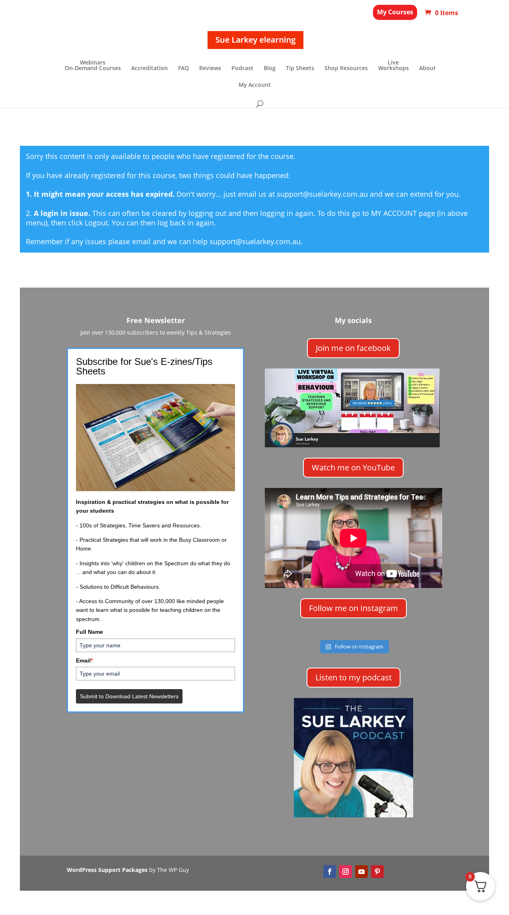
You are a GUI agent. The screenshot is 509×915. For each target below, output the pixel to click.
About (427, 68)
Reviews (210, 68)
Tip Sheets (300, 68)
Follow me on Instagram (353, 608)
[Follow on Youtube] (361, 871)
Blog (270, 68)
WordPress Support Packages (107, 870)
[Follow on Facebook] (329, 871)
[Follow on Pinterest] (377, 871)
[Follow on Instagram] (345, 871)
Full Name (89, 632)
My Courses (395, 12)
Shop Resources (346, 68)
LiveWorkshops (393, 66)
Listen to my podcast (353, 677)
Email (84, 660)
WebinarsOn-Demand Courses (93, 66)
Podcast (242, 68)
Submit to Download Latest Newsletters (129, 696)
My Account (255, 85)
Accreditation (149, 68)
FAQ (183, 68)
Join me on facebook (353, 348)
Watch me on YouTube (353, 467)
